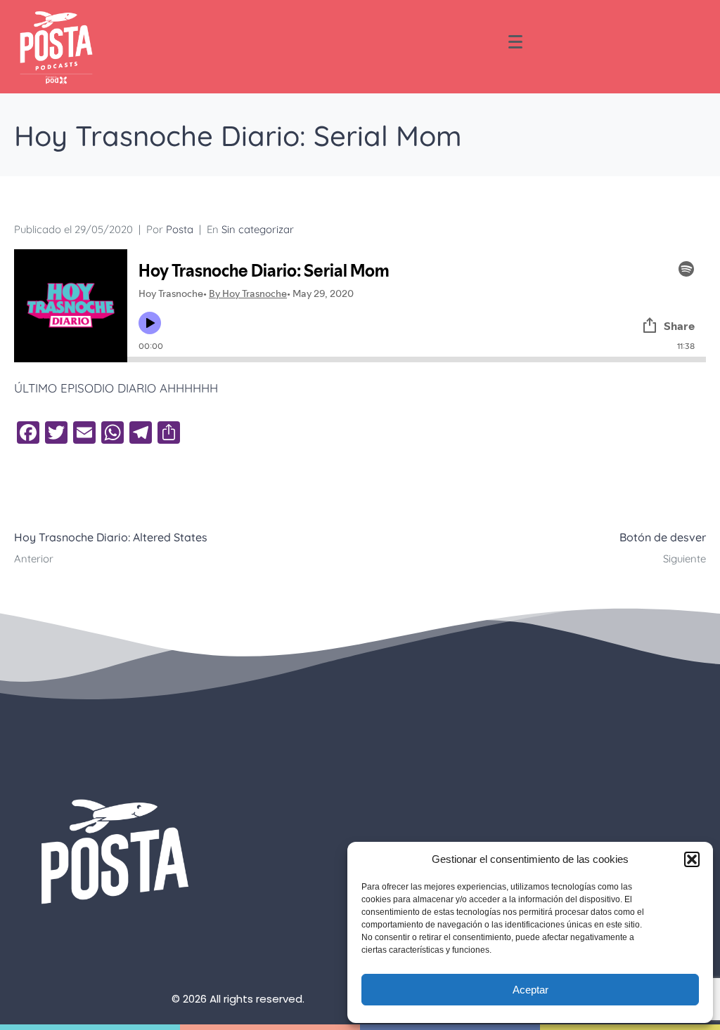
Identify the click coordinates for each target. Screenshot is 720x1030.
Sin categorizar (257, 229)
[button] (692, 859)
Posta (179, 229)
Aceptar (530, 990)
